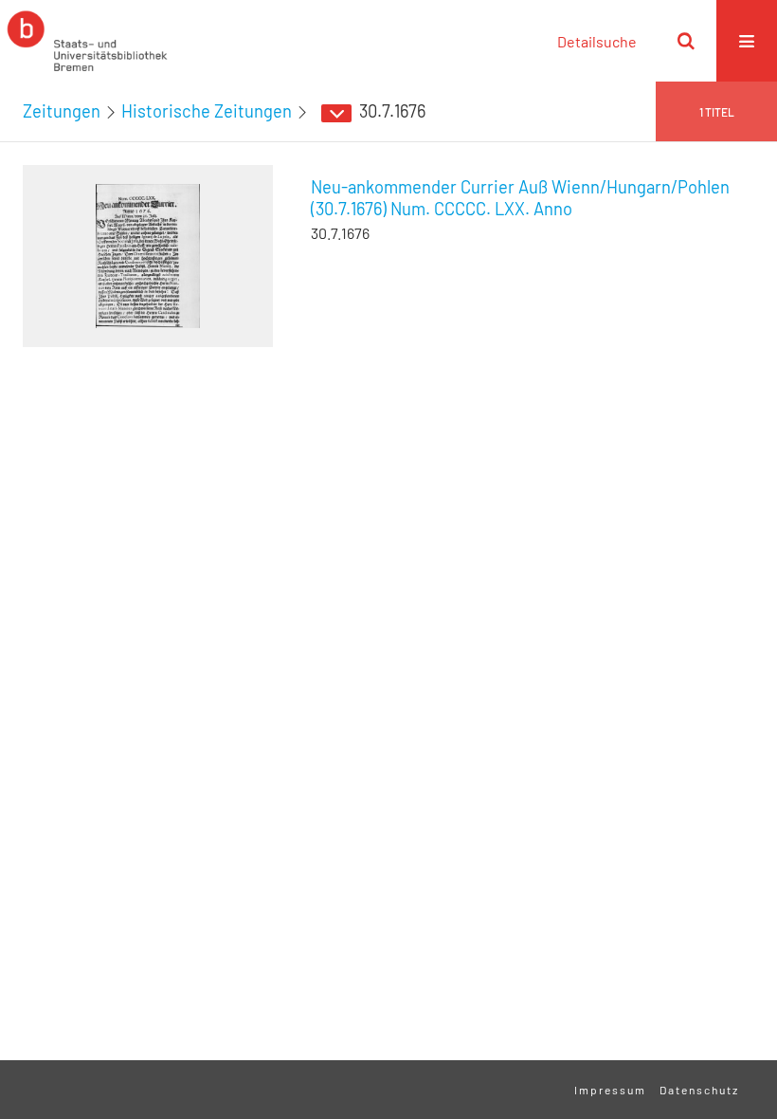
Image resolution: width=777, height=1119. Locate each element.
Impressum (610, 1089)
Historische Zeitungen (206, 111)
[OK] (686, 41)
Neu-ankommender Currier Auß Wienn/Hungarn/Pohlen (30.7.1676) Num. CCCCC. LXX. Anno (520, 197)
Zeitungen (61, 111)
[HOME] (87, 41)
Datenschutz (699, 1089)
